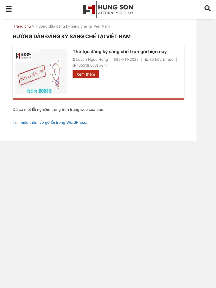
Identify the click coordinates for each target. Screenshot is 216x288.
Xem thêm (85, 74)
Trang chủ (22, 26)
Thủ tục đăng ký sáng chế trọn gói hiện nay (120, 51)
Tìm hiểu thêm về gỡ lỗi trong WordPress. (50, 122)
